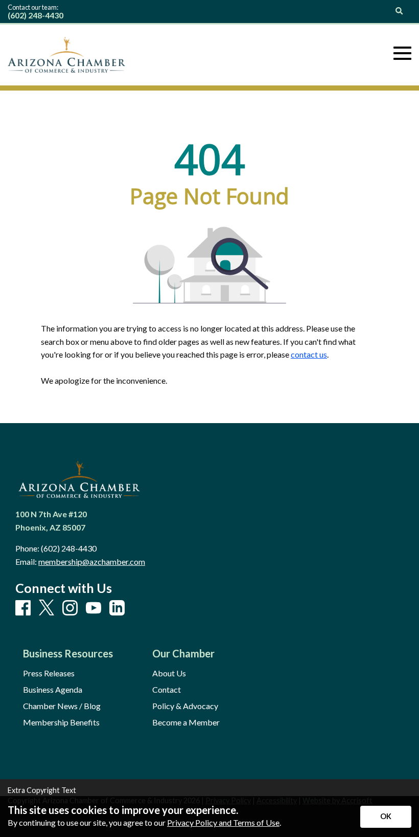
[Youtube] (93, 608)
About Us (169, 673)
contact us (309, 354)
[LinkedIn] (117, 608)
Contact (166, 690)
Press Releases (49, 673)
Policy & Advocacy (185, 706)
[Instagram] (70, 608)
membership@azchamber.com (91, 561)
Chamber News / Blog (62, 706)
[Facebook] (23, 608)
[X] (46, 608)
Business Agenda (52, 690)
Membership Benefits (61, 722)
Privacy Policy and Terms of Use (223, 822)
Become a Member (186, 722)
